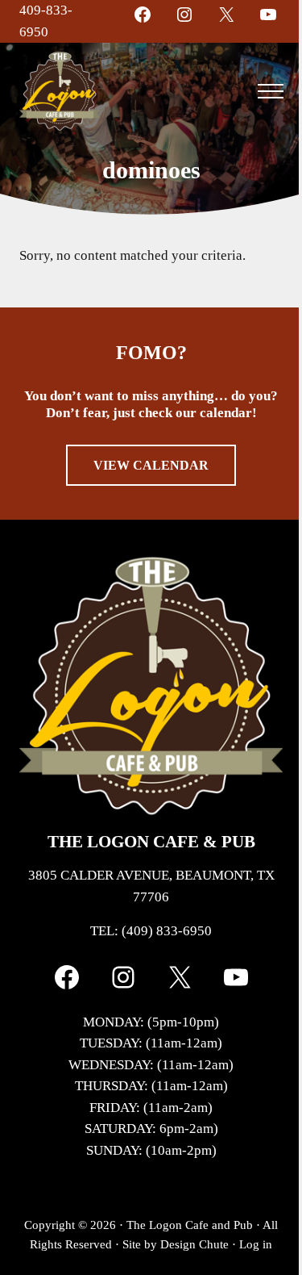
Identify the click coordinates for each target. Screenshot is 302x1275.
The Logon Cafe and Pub (189, 1225)
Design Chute (194, 1244)
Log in (255, 1244)
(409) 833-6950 (167, 930)
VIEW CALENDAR (151, 465)
